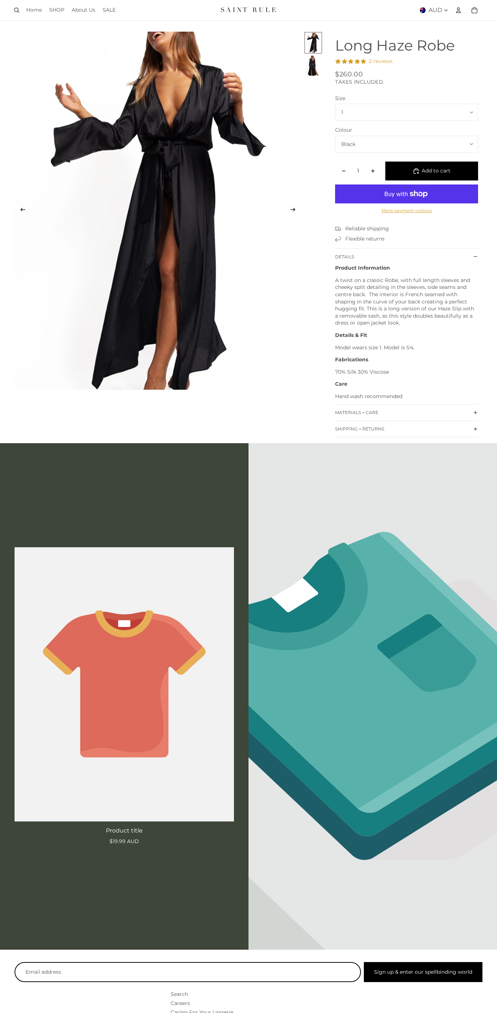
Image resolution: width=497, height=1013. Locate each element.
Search (179, 994)
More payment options (407, 210)
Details (344, 256)
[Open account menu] (458, 10)
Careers (180, 1003)
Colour (343, 130)
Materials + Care (356, 412)
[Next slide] (295, 211)
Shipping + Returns (359, 429)
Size (340, 98)
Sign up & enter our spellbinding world (423, 972)
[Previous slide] (21, 211)
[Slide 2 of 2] (313, 66)
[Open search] (17, 10)
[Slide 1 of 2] (313, 43)
